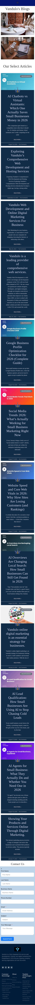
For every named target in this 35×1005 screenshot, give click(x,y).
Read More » (17, 140)
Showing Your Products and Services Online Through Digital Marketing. (17, 827)
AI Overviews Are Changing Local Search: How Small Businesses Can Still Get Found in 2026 (17, 569)
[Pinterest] (9, 967)
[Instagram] (12, 967)
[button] (17, 2)
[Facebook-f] (6, 967)
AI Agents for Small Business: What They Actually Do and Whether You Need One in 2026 (18, 778)
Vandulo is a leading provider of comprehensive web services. (17, 264)
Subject (3, 916)
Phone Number (6, 898)
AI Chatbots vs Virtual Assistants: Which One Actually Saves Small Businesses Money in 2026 (17, 108)
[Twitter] (3, 967)
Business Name (6, 889)
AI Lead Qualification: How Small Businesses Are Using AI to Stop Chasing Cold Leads (17, 705)
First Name (5, 871)
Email (3, 907)
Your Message (6, 925)
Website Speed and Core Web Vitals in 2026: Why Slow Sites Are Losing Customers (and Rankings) (17, 497)
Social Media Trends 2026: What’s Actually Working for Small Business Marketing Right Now (17, 423)
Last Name (4, 880)
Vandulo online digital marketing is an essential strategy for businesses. (17, 637)
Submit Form (7, 939)
